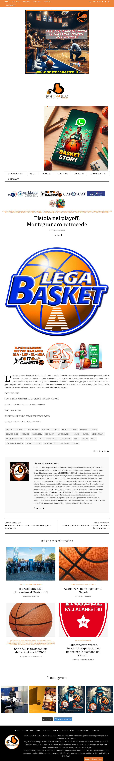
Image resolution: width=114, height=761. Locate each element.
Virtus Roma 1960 (92, 212)
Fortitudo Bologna (33, 642)
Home (7, 2)
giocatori (25, 434)
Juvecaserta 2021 (19, 211)
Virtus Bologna (80, 212)
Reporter (37, 2)
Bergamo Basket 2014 (44, 640)
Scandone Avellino (49, 212)
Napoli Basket (85, 584)
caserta (74, 429)
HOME (17, 730)
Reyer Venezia (37, 212)
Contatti (47, 2)
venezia (38, 443)
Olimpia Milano (72, 211)
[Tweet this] (55, 235)
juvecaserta (37, 434)
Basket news (23, 584)
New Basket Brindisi (59, 211)
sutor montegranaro (14, 443)
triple (28, 443)
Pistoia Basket (26, 212)
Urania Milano (36, 644)
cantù (64, 429)
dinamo (94, 429)
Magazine (97, 173)
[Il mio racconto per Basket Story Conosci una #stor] (71, 699)
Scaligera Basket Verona (46, 643)
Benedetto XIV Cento (28, 640)
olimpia (86, 434)
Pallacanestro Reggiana (103, 211)
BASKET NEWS (68, 730)
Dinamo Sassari (7, 211)
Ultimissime (15, 173)
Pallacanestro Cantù (86, 211)
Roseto (20, 643)
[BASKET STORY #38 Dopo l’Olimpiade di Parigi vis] (43, 699)
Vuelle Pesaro (104, 212)
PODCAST (13, 179)
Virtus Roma (64, 443)
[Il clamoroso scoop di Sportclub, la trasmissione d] (14, 699)
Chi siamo (15, 2)
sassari (85, 439)
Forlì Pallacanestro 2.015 (16, 642)
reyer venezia (65, 439)
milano (76, 434)
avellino (9, 429)
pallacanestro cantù (14, 439)
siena (93, 439)
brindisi (56, 429)
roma (76, 439)
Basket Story (83, 730)
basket (19, 429)
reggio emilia (51, 439)
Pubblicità (26, 2)
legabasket (49, 434)
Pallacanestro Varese (13, 212)
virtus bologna (50, 443)
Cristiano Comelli (35, 656)
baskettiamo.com (32, 429)
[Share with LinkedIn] (58, 235)
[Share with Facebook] (52, 235)
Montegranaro (46, 211)
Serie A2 (62, 173)
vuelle (75, 443)
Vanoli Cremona (68, 212)
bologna (45, 429)
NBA (32, 173)
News (77, 173)
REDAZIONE (61, 230)
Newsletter (10, 5)
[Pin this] (61, 235)
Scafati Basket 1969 (29, 643)
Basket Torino (15, 640)
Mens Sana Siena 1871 (32, 211)
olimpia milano (98, 434)
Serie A (46, 173)
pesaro (28, 439)
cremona (83, 429)
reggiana (38, 439)
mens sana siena (64, 434)
